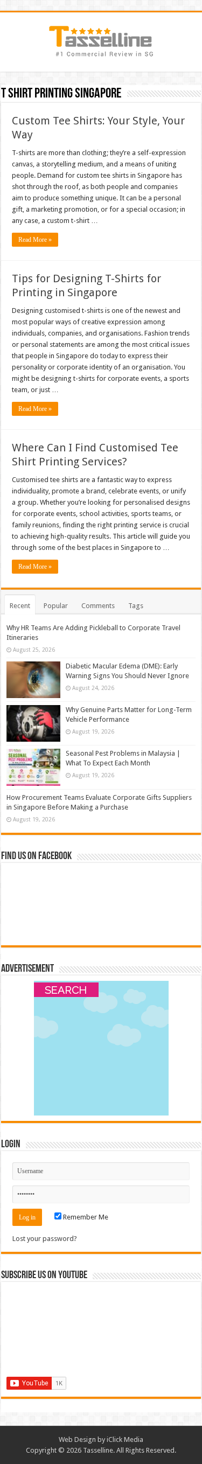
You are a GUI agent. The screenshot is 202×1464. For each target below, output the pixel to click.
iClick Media (125, 1439)
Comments (98, 606)
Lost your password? (44, 1239)
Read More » (35, 239)
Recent (20, 606)
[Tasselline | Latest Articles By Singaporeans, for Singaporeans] (101, 40)
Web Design (77, 1439)
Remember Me (84, 1217)
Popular (56, 606)
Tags (135, 606)
